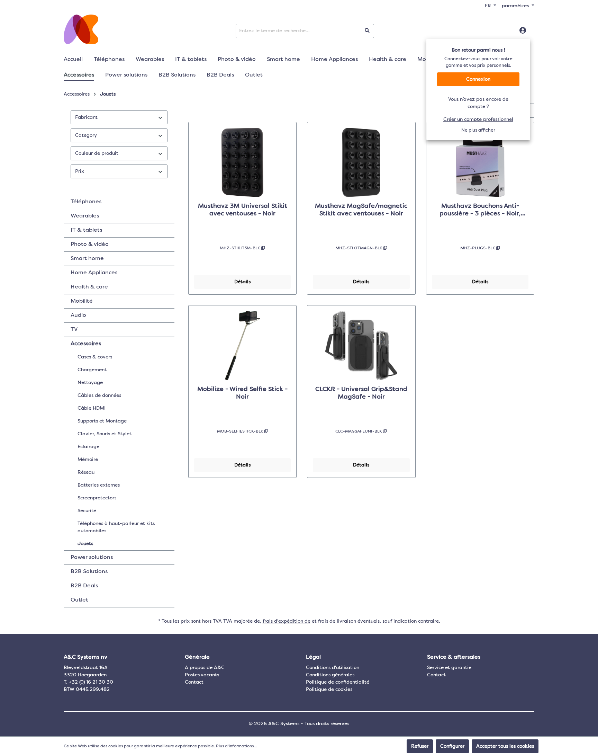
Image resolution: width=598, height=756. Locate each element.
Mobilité (82, 301)
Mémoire (88, 459)
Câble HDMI (92, 408)
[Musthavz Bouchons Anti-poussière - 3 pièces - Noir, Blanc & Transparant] (480, 162)
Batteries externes (99, 485)
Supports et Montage (102, 421)
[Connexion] (522, 31)
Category (86, 135)
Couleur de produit (96, 153)
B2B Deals (84, 586)
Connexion (478, 79)
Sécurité (87, 510)
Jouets (85, 543)
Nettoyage (90, 382)
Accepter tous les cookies (505, 746)
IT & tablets (86, 230)
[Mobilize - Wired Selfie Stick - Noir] (242, 345)
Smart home (87, 258)
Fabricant (86, 117)
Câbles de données (99, 395)
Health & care (89, 287)
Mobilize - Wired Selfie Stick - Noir (242, 393)
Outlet (79, 600)
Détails (242, 281)
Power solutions (92, 557)
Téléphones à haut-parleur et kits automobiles (116, 527)
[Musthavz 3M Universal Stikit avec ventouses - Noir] (242, 162)
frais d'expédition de (286, 621)
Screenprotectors (97, 498)
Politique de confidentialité (337, 682)
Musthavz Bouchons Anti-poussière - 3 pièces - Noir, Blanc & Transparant (480, 210)
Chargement (92, 369)
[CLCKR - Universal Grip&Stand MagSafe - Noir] (361, 345)
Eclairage (88, 446)
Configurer (452, 746)
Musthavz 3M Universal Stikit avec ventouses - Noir (242, 210)
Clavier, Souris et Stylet (105, 434)
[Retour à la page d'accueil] (81, 29)
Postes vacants (202, 675)
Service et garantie (449, 667)
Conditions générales (330, 675)
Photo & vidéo (90, 244)
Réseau (86, 472)
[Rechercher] (367, 31)
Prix (79, 171)
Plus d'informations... (236, 746)
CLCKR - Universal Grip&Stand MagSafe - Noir (361, 393)
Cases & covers (95, 357)
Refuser (419, 746)
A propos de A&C (205, 667)
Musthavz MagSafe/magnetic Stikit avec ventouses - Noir (361, 210)
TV (74, 329)
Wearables (85, 216)
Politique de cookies (329, 689)
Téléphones (86, 202)
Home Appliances (94, 273)
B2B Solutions (89, 572)
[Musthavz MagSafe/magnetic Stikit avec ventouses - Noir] (361, 162)
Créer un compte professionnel (478, 119)
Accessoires (86, 344)
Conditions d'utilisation (332, 667)
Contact (194, 682)
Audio (78, 315)
